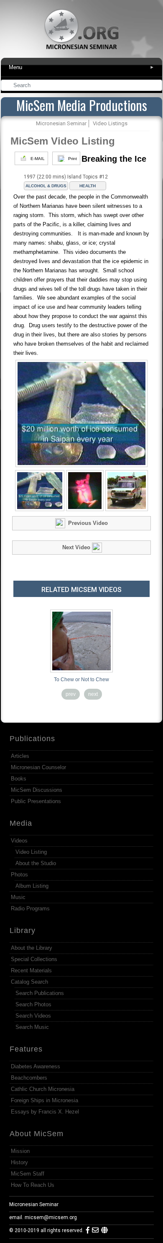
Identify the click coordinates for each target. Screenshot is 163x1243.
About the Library (31, 948)
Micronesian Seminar (34, 1204)
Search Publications (39, 993)
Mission (20, 1151)
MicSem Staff (27, 1174)
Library (23, 930)
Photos (19, 874)
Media (21, 823)
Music (18, 897)
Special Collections (34, 959)
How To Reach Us (32, 1185)
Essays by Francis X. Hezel (45, 1112)
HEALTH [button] (87, 185)
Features (26, 1049)
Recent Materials (31, 970)
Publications (32, 738)
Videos (19, 840)
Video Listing (31, 852)
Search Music (32, 1027)
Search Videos (33, 1016)
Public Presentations (36, 801)
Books (18, 778)
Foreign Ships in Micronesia (44, 1100)
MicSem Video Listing (62, 141)
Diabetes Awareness (35, 1066)
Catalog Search (29, 982)
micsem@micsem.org (51, 1217)
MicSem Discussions (36, 790)
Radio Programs (30, 908)
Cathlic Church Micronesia (42, 1089)
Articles (20, 756)
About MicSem (37, 1133)
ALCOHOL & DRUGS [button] (45, 185)
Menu (81, 67)
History (19, 1162)
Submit (156, 86)
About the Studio (35, 863)
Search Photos (33, 1004)
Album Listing (31, 886)
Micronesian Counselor (38, 767)
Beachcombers (29, 1078)
